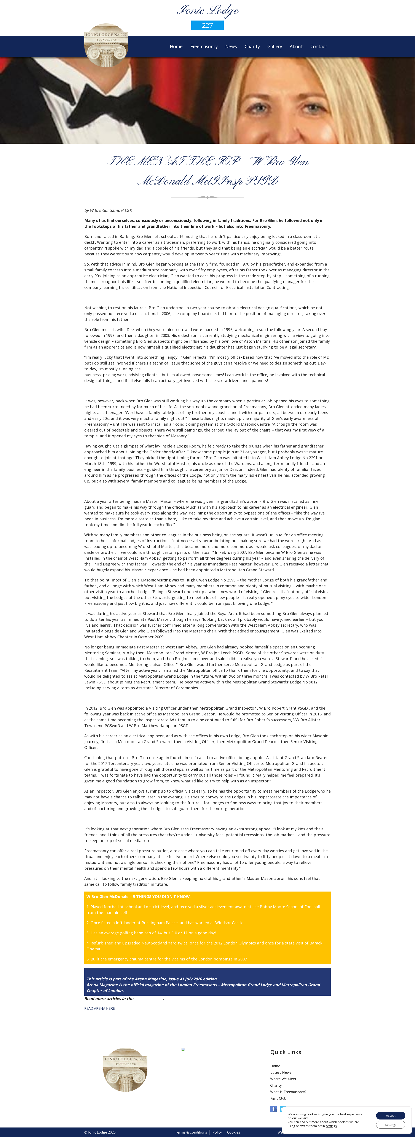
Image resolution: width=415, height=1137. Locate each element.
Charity (252, 46)
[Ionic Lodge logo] (106, 46)
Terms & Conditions (191, 1132)
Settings (390, 1125)
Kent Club (278, 1098)
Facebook (273, 1109)
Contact (318, 46)
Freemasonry (203, 46)
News (231, 46)
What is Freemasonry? (288, 1091)
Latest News (280, 1072)
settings (331, 1126)
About (296, 46)
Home (176, 46)
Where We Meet (283, 1078)
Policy (217, 1132)
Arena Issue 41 (148, 998)
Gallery (274, 46)
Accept (391, 1115)
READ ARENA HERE (99, 1008)
